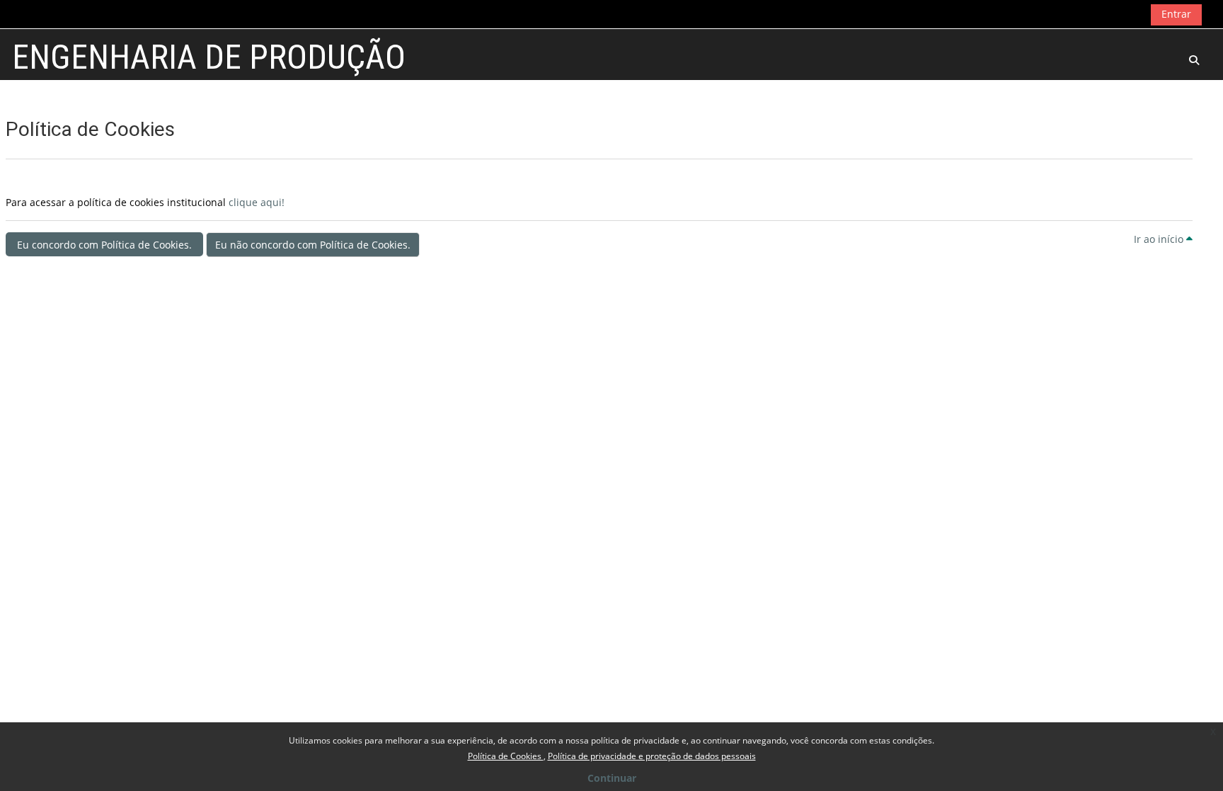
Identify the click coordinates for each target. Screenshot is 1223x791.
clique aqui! (257, 202)
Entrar (1176, 14)
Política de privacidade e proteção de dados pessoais (652, 756)
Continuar (611, 778)
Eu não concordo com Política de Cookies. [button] (312, 244)
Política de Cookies (506, 756)
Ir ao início (1160, 239)
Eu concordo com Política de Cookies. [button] (104, 244)
